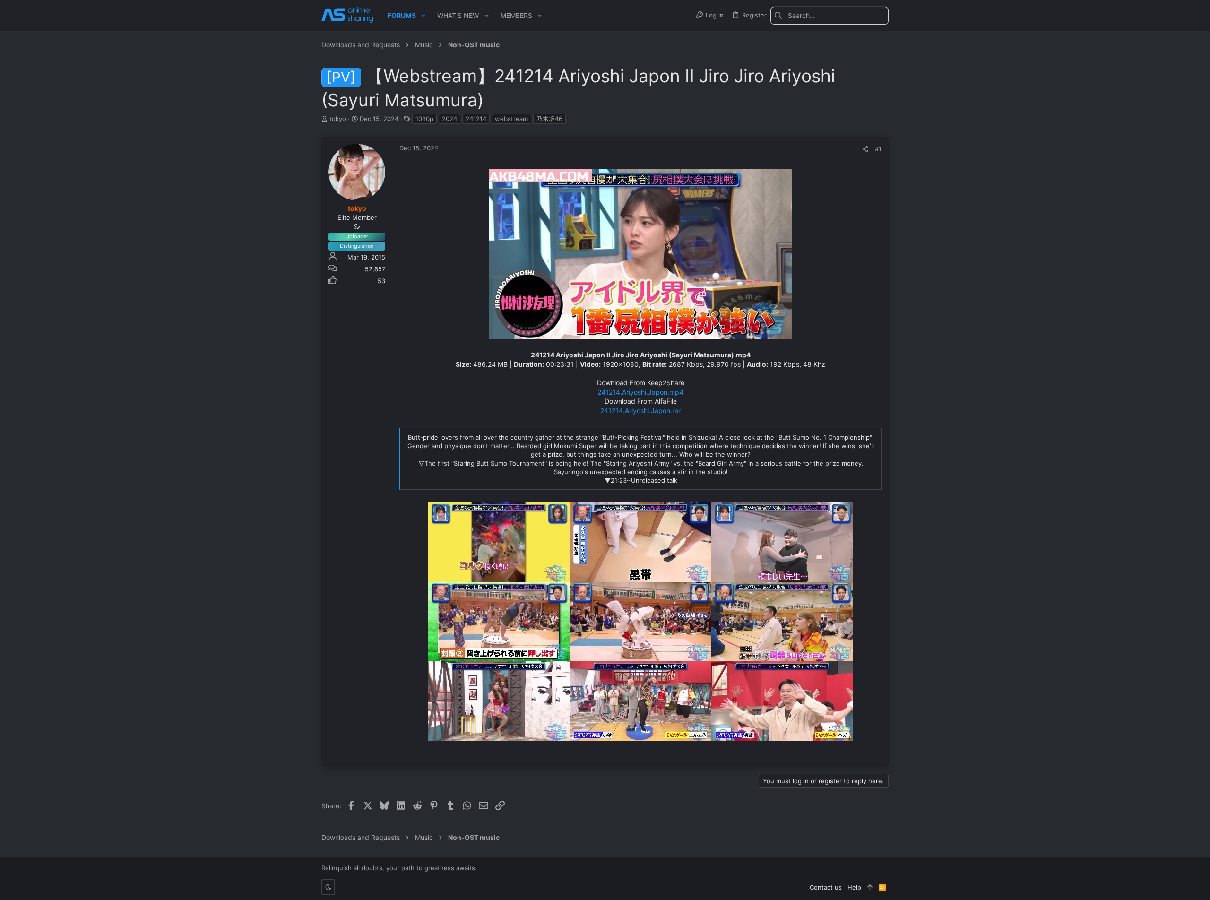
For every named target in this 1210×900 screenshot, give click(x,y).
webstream (511, 118)
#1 (878, 149)
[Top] (870, 887)
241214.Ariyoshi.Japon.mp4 (640, 392)
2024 (449, 118)
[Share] (865, 149)
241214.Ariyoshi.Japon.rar (640, 411)
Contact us (826, 887)
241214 (476, 118)
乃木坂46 (549, 118)
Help (854, 887)
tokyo (337, 118)
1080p (424, 118)
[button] (423, 15)
